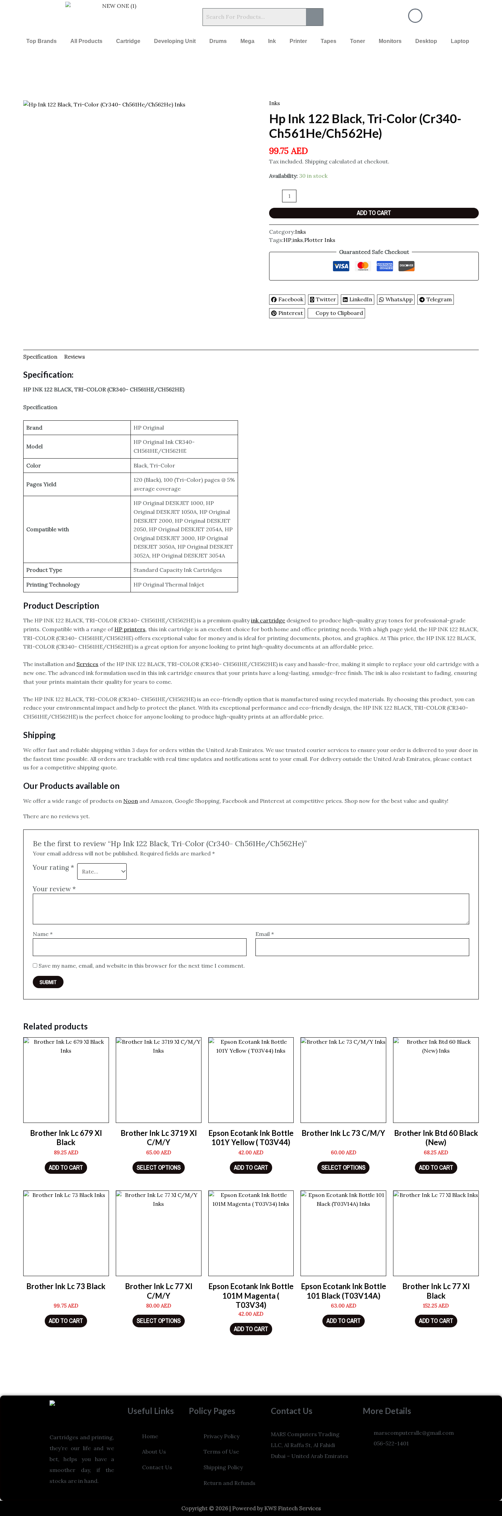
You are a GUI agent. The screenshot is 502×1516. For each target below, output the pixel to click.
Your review (54, 889)
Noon (130, 800)
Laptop (460, 41)
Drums (218, 41)
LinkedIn (360, 299)
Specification (40, 356)
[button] (23, 17)
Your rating (53, 867)
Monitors (390, 41)
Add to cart (374, 212)
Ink (272, 41)
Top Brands (41, 41)
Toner (357, 41)
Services (87, 664)
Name (43, 933)
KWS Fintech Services (292, 1508)
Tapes (328, 41)
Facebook (290, 299)
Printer (298, 41)
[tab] (40, 357)
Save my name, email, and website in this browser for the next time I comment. (142, 965)
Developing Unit (175, 41)
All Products (86, 41)
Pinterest (290, 312)
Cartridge (128, 41)
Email (264, 933)
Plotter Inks (319, 239)
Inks (274, 103)
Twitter (326, 299)
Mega (247, 41)
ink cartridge (268, 620)
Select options (159, 1167)
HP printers (129, 629)
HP (287, 239)
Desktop (426, 41)
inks (298, 239)
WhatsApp (399, 299)
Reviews (74, 356)
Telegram (439, 299)
